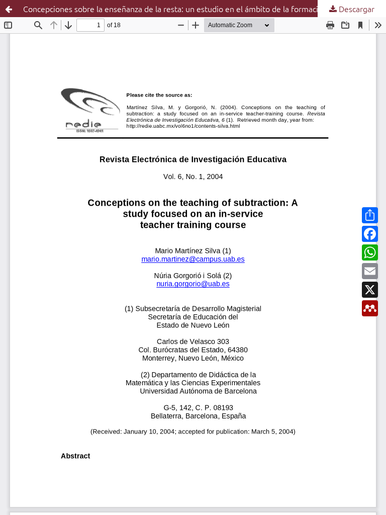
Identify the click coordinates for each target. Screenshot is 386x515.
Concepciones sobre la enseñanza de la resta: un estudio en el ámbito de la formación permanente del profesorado (204, 8)
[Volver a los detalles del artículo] (8, 8)
